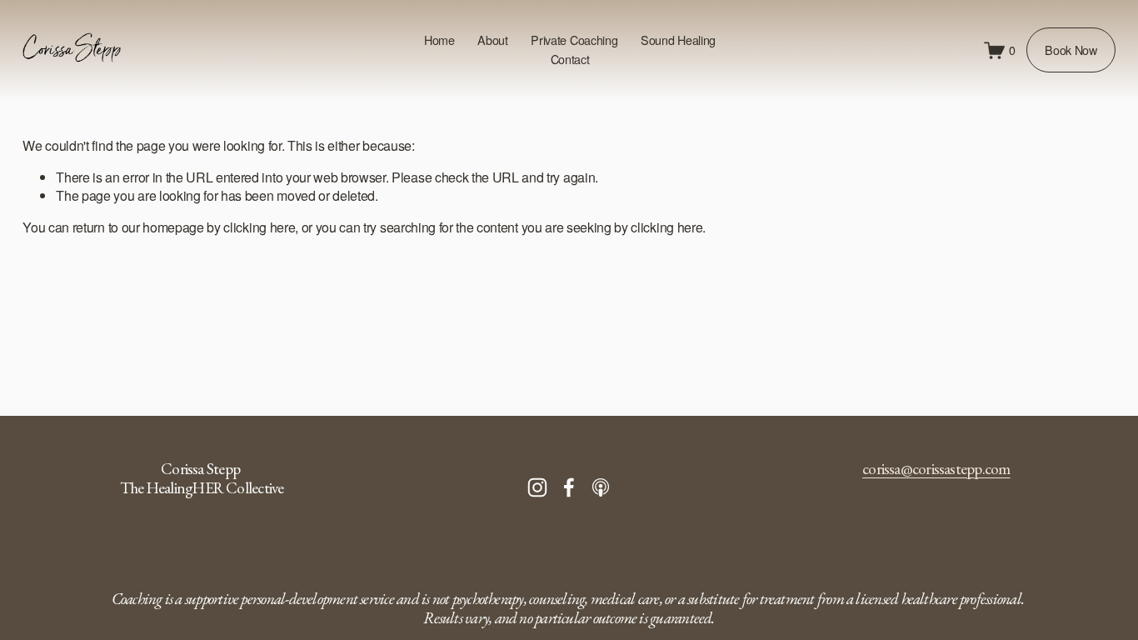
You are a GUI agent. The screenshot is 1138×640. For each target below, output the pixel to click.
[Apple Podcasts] (601, 488)
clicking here (259, 227)
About (492, 40)
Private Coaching (574, 40)
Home (439, 40)
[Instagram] (537, 488)
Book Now (1071, 50)
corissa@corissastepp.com (936, 469)
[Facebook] (569, 488)
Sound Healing (678, 40)
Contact (570, 59)
